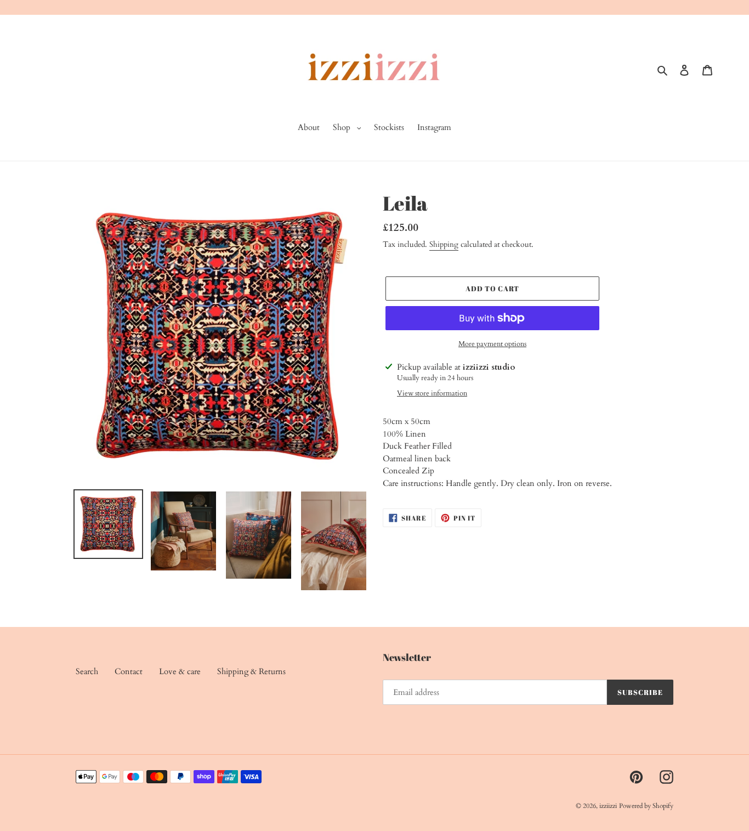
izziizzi (608, 805)
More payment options (492, 344)
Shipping (443, 244)
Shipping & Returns (251, 671)
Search (87, 671)
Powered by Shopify (646, 805)
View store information (432, 393)
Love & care (180, 671)
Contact (129, 671)
